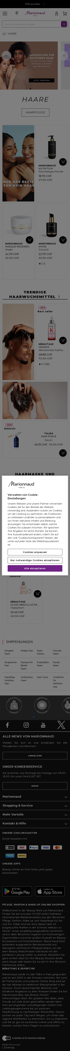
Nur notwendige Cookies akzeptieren (35, 560)
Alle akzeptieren (35, 568)
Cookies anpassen (35, 552)
